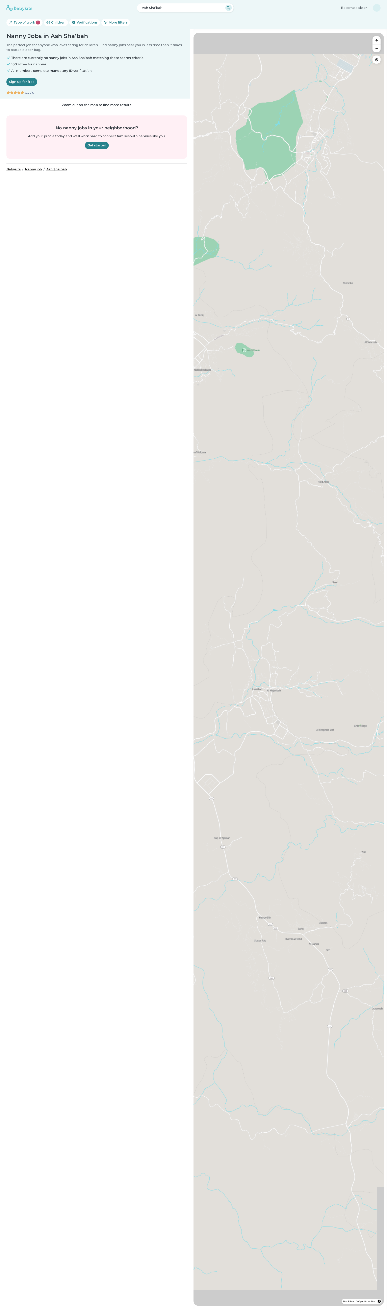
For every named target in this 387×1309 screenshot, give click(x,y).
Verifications (87, 22)
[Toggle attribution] (379, 1301)
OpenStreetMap (367, 1301)
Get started (96, 145)
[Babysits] (19, 7)
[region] (289, 669)
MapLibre (348, 1301)
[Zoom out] (376, 48)
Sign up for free (21, 82)
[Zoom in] (376, 40)
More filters (118, 22)
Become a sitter (354, 8)
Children (58, 22)
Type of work (25, 22)
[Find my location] (376, 60)
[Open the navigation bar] (377, 8)
